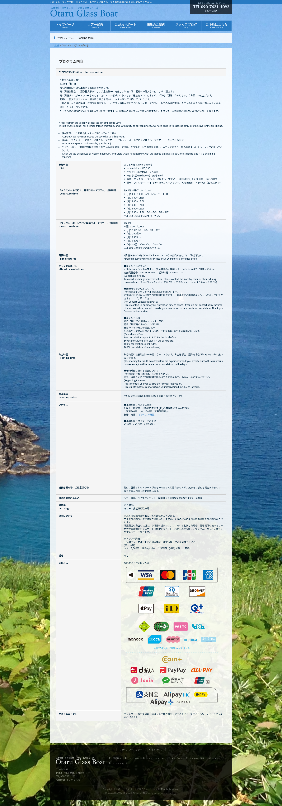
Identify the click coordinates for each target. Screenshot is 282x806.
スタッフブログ (120, 763)
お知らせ (216, 758)
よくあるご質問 (197, 758)
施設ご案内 (177, 758)
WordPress (124, 793)
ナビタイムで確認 (145, 414)
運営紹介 (117, 758)
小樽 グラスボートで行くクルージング (136, 789)
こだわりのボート (155, 758)
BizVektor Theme (141, 793)
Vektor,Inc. (159, 793)
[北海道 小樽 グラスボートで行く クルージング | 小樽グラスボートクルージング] (84, 13)
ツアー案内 (134, 758)
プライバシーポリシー (130, 749)
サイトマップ (156, 749)
